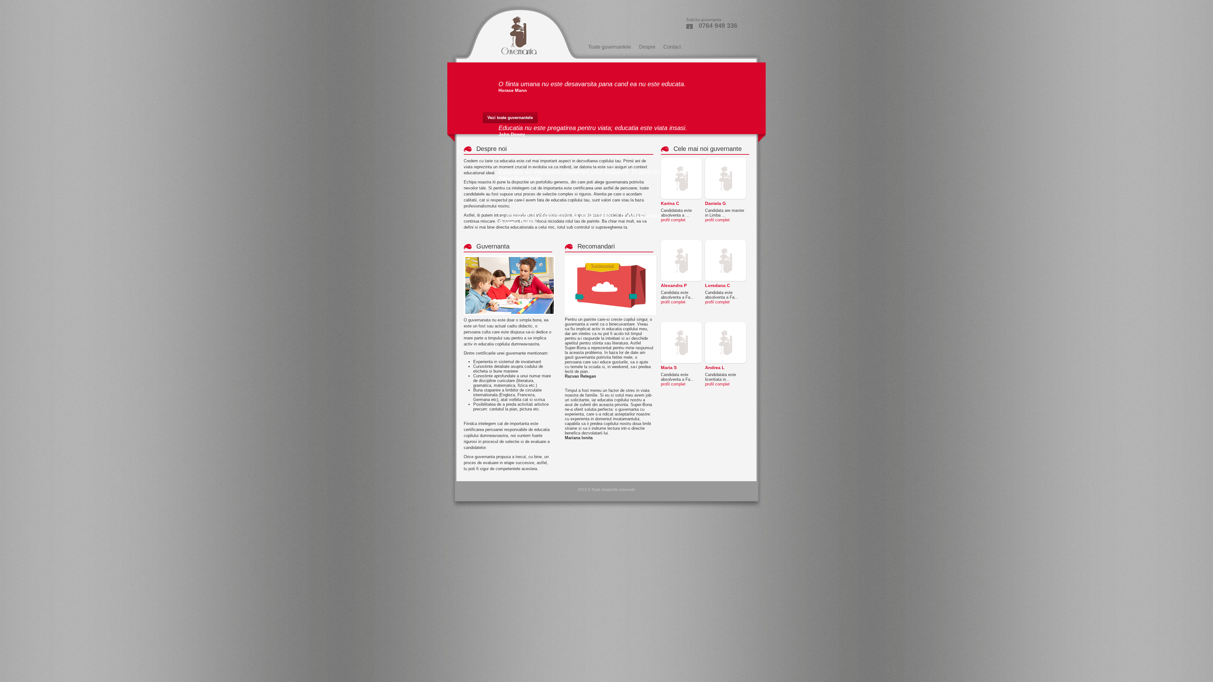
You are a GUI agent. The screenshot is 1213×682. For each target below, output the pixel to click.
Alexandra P (674, 285)
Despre (647, 47)
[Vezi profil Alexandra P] (681, 242)
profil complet (673, 220)
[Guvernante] (516, 31)
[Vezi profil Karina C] (681, 160)
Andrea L (715, 367)
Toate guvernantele (609, 47)
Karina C (670, 203)
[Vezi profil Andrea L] (725, 324)
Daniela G (715, 203)
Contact (672, 47)
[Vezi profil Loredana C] (725, 242)
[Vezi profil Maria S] (681, 324)
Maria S (669, 367)
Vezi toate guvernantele (510, 117)
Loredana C (717, 285)
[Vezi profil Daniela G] (725, 160)
